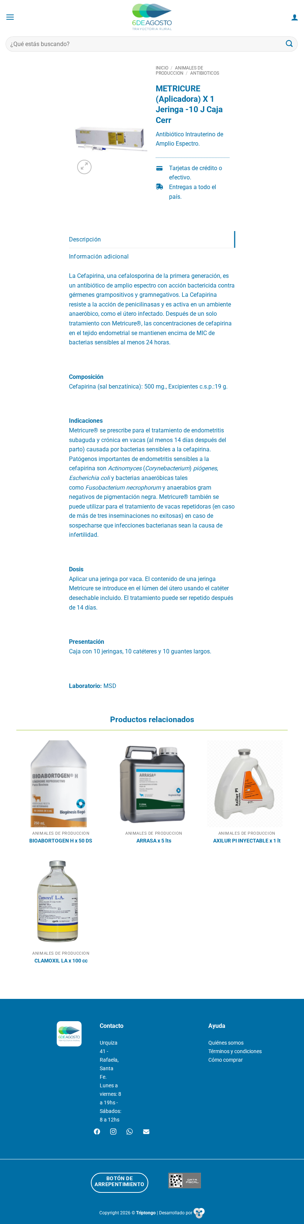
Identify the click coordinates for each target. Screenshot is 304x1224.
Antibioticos (204, 73)
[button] (10, 17)
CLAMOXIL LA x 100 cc (60, 961)
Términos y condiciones (235, 1051)
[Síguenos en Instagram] (113, 1132)
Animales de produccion (179, 70)
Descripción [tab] (85, 239)
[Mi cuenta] (294, 17)
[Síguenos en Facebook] (97, 1132)
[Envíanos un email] (146, 1132)
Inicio (162, 68)
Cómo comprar (225, 1060)
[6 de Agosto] (152, 17)
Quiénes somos (226, 1043)
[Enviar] (289, 44)
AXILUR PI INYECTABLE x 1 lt (247, 841)
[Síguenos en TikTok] (129, 1132)
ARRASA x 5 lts (153, 841)
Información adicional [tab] (99, 256)
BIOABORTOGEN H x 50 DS (60, 841)
